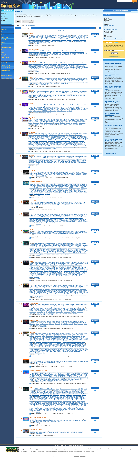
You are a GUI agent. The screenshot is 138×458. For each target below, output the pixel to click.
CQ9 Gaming (64, 337)
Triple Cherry (59, 147)
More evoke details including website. (113, 38)
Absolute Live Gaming (64, 133)
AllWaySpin (80, 333)
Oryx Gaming (57, 66)
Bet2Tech (60, 184)
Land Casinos (79, 445)
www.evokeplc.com (109, 25)
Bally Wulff (61, 91)
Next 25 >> (61, 30)
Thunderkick (53, 41)
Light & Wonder (50, 80)
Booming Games (51, 36)
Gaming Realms (58, 431)
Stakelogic (50, 68)
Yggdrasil (74, 54)
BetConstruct (38, 336)
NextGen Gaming (67, 53)
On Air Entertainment (38, 66)
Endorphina (68, 36)
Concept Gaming (57, 337)
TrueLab (75, 68)
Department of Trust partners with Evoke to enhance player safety (113, 88)
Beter (67, 135)
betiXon (36, 36)
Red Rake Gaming (46, 40)
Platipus (51, 143)
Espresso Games (65, 338)
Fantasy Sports (5, 49)
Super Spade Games (33, 41)
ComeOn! (31, 155)
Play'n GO (79, 53)
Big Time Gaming (57, 50)
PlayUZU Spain (32, 118)
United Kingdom (44, 55)
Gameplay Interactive (54, 37)
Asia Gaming (68, 35)
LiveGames (47, 38)
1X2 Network (36, 35)
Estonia (38, 314)
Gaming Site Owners (6, 75)
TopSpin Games (68, 68)
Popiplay (41, 191)
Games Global (63, 37)
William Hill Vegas (33, 49)
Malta (36, 97)
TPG (43, 409)
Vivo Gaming (39, 42)
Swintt (47, 41)
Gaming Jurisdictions (6, 78)
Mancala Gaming (61, 38)
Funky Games (56, 339)
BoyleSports (32, 77)
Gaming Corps (32, 65)
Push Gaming (44, 67)
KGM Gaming (48, 432)
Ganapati (40, 94)
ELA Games (32, 246)
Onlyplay (76, 38)
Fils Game (45, 339)
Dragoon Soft (82, 337)
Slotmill (78, 109)
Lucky (29, 141)
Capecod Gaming (33, 393)
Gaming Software (5, 73)
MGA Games (71, 65)
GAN (64, 431)
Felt (62, 64)
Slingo (59, 54)
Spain (36, 125)
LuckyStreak (53, 38)
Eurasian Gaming (53, 287)
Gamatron (74, 120)
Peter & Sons (81, 80)
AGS (41, 50)
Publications (72, 445)
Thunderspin (60, 41)
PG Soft (67, 66)
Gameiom (51, 431)
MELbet (30, 34)
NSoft (73, 344)
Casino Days (32, 61)
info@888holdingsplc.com (110, 29)
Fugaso (41, 37)
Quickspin (38, 40)
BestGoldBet (84, 35)
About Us (57, 445)
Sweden (41, 381)
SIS (75, 82)
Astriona (84, 390)
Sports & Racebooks (6, 47)
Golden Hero (42, 121)
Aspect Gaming (53, 334)
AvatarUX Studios (44, 104)
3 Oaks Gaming (44, 35)
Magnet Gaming (76, 399)
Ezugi (29, 37)
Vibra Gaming (31, 148)
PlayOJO (31, 90)
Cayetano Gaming (49, 92)
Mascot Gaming (52, 141)
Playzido (30, 54)
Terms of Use (76, 456)
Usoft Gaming (31, 42)
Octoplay (30, 66)
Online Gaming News (6, 67)
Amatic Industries (53, 35)
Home (2, 27)
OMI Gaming (72, 402)
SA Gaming (69, 40)
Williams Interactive (66, 54)
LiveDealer (31, 21)
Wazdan (45, 42)
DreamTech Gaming (75, 185)
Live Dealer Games (6, 31)
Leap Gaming (42, 80)
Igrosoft (42, 139)
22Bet (31, 387)
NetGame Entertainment (80, 249)
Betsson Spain (33, 360)
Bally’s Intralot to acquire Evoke (113, 63)
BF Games (38, 136)
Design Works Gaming (34, 52)
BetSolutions (31, 136)
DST (51, 395)
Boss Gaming (72, 392)
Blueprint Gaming (66, 50)
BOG (54, 392)
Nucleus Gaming (58, 142)
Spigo (53, 349)
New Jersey (39, 433)
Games (3, 42)
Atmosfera (45, 135)
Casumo (30, 103)
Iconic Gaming (58, 342)
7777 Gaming (59, 243)
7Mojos (56, 133)
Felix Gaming (35, 37)
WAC (67, 351)
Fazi (74, 137)
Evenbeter (74, 36)
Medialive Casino (69, 343)
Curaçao (37, 43)
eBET (57, 36)
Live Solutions (84, 139)
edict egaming (58, 92)
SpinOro (76, 145)
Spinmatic (40, 162)
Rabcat (36, 124)
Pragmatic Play (32, 40)
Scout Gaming (76, 40)
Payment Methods (5, 70)
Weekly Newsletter (5, 65)
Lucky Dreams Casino (35, 181)
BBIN (44, 391)
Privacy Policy (83, 456)
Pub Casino (32, 171)
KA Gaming (52, 139)
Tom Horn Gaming (67, 41)
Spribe (46, 68)
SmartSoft (47, 145)
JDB (35, 249)
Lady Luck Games (59, 107)
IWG (57, 53)
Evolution (79, 36)
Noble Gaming (55, 402)
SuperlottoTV (42, 41)
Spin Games (63, 432)
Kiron (35, 189)
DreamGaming (33, 338)
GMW (63, 340)
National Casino (34, 213)
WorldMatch (77, 351)
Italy (37, 234)
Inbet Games (69, 342)
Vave (30, 242)
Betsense (60, 391)
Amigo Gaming (33, 244)
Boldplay (58, 392)
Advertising (64, 445)
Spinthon (81, 145)
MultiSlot (68, 38)
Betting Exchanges (5, 54)
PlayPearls (79, 345)
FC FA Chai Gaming (71, 246)
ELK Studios (62, 36)
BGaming (67, 91)
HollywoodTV (50, 342)
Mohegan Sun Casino (35, 429)
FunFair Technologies (39, 289)
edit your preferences (31, 25)
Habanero (73, 37)
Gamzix (68, 138)
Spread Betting (5, 57)
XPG (48, 42)
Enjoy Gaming (45, 246)
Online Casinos (5, 34)
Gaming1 (59, 203)
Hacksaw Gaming (80, 37)
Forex (2, 52)
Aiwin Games (74, 333)
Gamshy (45, 340)
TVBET (84, 41)
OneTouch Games (48, 66)
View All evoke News (110, 153)
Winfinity (49, 148)
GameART (45, 37)
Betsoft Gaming (42, 36)
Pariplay (81, 38)
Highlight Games (50, 159)
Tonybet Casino (33, 303)
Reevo (70, 144)
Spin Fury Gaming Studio (61, 349)
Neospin (31, 284)
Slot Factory (73, 109)
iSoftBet (41, 38)
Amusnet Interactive (45, 119)
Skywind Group (80, 82)
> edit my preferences (6, 24)
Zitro (44, 352)
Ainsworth (51, 62)
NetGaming (61, 80)
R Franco (36, 144)
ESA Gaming (69, 395)
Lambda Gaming (69, 139)
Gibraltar (37, 55)
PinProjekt (72, 66)
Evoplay (84, 36)
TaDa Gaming (35, 147)
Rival (51, 348)
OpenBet (74, 53)
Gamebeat (42, 138)
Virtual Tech (56, 351)
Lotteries (3, 44)
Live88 (72, 268)
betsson (86, 263)
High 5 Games (52, 94)
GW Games (69, 375)
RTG (54, 348)
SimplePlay (74, 348)
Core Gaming (83, 50)
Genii (69, 37)
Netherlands (43, 314)
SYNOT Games (46, 110)
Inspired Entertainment (34, 53)
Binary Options (5, 60)
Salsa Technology (66, 348)
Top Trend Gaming (77, 41)
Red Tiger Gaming (56, 40)
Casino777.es (33, 201)
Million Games (66, 141)
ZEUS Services (38, 352)
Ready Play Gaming (44, 144)
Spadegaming (84, 67)
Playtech (84, 53)
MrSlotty (73, 141)
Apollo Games (61, 35)
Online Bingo (4, 39)
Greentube (72, 52)
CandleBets (35, 120)
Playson (86, 38)
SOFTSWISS (32, 407)
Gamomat (38, 65)
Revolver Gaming (38, 192)
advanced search (133, 2)
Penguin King (40, 143)
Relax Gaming (54, 54)
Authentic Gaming (76, 35)
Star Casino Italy (34, 230)
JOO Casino (31, 132)
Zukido (66, 83)
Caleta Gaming (41, 92)
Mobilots (83, 343)
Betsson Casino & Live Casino (38, 370)
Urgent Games (82, 147)
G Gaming (58, 52)
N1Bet (31, 261)
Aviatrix (73, 334)
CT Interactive (31, 137)
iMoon (84, 398)
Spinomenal (83, 40)
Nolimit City (81, 65)
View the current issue (114, 56)
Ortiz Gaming (51, 345)
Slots (24, 21)
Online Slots (4, 29)
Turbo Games (81, 68)
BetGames (31, 36)
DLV (77, 337)
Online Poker (4, 37)
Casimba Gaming (75, 50)
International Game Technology (47, 53)
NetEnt (72, 38)
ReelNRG (63, 40)
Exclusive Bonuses (5, 62)
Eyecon (54, 52)
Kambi (53, 107)
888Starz (32, 332)
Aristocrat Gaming (47, 50)
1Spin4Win (36, 133)
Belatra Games (61, 135)
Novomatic (46, 108)
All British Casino (34, 320)
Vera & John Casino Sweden (37, 417)
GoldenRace (46, 218)
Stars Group (36, 421)
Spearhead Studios (33, 68)
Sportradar (76, 379)
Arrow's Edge (63, 390)
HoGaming (36, 38)
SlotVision (36, 349)
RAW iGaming (47, 161)
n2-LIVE (41, 344)
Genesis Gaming (57, 340)
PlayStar (31, 346)
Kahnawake (38, 224)
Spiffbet (58, 362)
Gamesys (65, 419)
